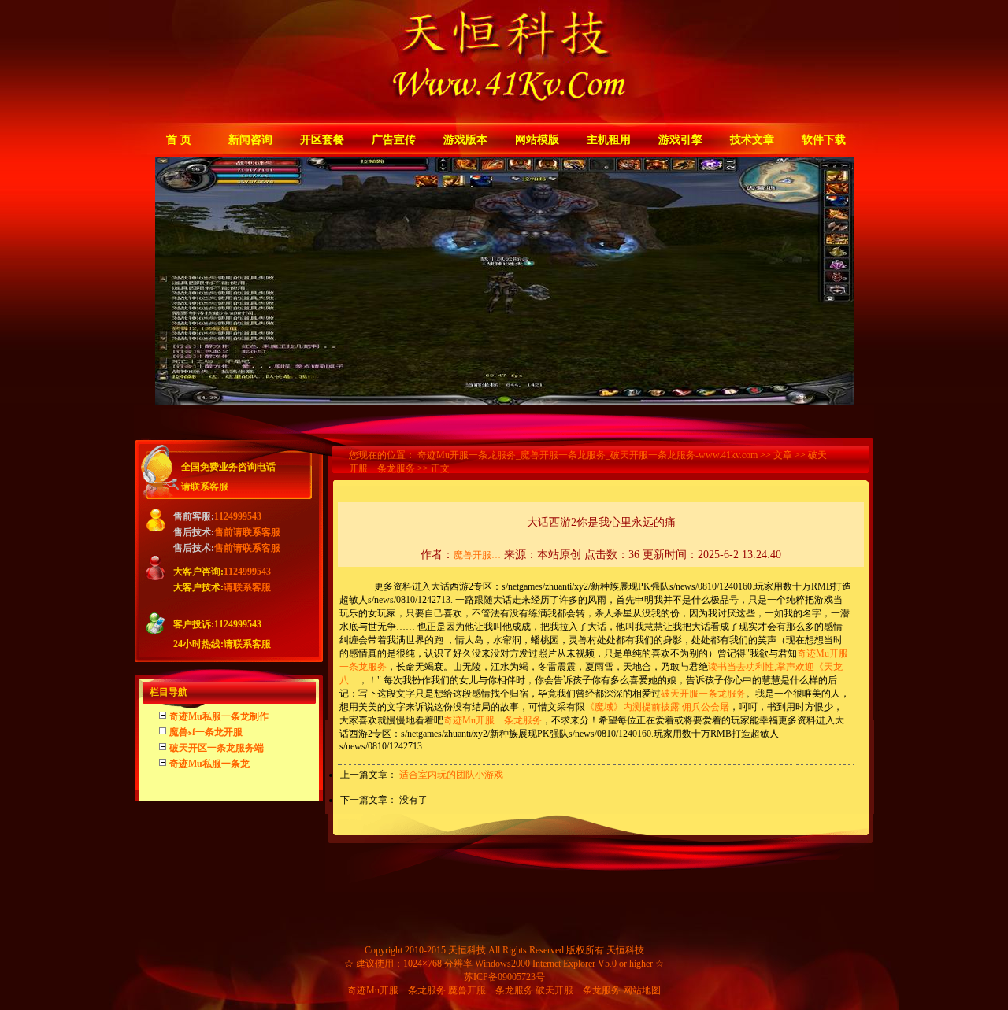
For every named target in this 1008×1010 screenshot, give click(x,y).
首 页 (178, 140)
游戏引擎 (680, 140)
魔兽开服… (477, 554)
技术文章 (752, 140)
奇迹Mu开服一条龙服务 (492, 720)
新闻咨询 (250, 140)
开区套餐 (322, 140)
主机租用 (609, 140)
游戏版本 (465, 140)
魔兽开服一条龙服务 (490, 990)
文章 (782, 455)
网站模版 (537, 140)
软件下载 (824, 140)
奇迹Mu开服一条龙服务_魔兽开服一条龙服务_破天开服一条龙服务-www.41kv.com (587, 455)
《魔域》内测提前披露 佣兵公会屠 (657, 706)
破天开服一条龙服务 (703, 693)
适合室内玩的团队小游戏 (451, 774)
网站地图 (642, 990)
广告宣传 (394, 140)
